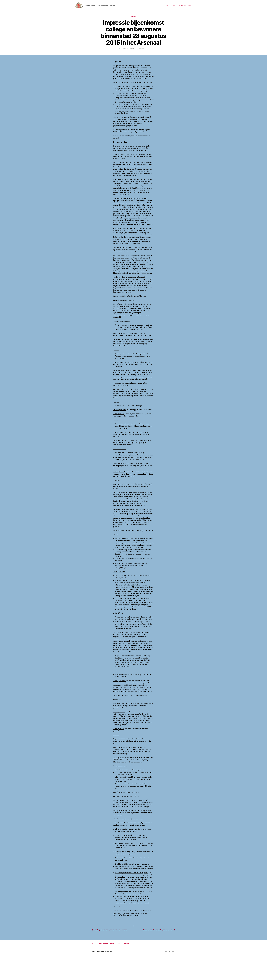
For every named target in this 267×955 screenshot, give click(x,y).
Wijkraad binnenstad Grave (105, 951)
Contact (189, 5)
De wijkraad (173, 5)
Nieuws (133, 16)
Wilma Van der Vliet (129, 48)
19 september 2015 (143, 48)
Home (166, 5)
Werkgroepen (182, 5)
